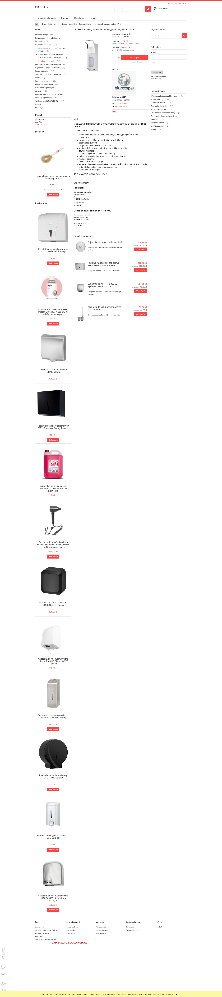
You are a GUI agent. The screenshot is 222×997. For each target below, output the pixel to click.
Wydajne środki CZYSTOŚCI (46, 101)
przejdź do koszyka (42, 124)
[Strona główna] (37, 24)
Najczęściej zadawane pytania (46, 940)
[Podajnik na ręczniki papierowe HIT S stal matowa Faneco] (80, 266)
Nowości (38, 104)
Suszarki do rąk (41, 35)
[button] (119, 103)
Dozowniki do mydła (43, 44)
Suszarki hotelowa (158, 103)
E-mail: (153, 53)
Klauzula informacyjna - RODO (46, 930)
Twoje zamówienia (102, 927)
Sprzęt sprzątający (42, 81)
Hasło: (153, 62)
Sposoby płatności (72, 927)
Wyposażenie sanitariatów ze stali (49, 94)
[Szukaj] (148, 9)
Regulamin (39, 936)
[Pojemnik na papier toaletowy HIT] (80, 246)
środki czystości (157, 126)
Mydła (153, 129)
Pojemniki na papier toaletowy (47, 68)
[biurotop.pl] (124, 83)
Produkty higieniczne (43, 98)
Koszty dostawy (71, 933)
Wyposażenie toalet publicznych (164, 96)
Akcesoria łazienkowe (44, 84)
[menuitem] (46, 18)
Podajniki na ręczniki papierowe (48, 64)
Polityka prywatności (42, 933)
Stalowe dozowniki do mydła (49, 58)
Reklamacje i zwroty (133, 930)
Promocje (39, 107)
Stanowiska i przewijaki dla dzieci (48, 74)
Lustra (37, 78)
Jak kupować (39, 927)
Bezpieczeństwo (71, 930)
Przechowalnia (101, 933)
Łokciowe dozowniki (46, 61)
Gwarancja (130, 927)
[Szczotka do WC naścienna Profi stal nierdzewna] (80, 314)
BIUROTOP (43, 7)
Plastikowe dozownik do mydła (50, 54)
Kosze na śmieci (41, 71)
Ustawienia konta (102, 930)
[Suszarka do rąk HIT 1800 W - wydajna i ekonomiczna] (80, 288)
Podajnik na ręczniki (159, 109)
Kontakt (159, 927)
